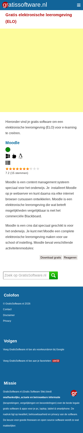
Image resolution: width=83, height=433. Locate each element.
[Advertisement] (41, 70)
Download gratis (51, 257)
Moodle (12, 142)
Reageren (70, 257)
